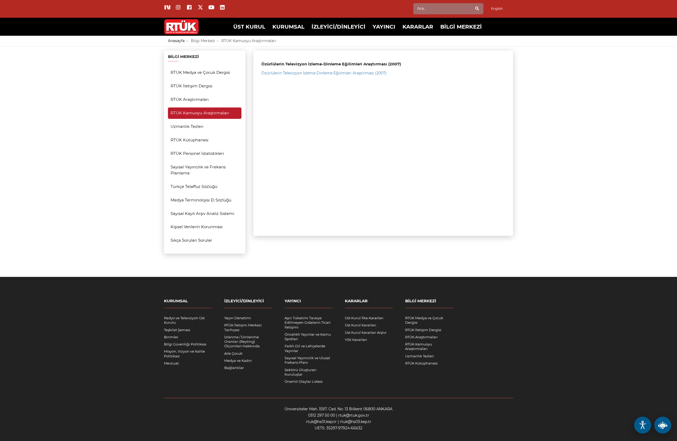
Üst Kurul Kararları (360, 325)
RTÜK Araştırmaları (190, 99)
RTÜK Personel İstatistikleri (197, 153)
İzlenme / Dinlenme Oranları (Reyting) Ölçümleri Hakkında (242, 341)
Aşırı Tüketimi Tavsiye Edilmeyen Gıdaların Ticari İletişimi (308, 322)
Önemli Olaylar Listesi (304, 381)
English (497, 9)
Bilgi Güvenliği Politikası (185, 344)
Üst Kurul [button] (249, 27)
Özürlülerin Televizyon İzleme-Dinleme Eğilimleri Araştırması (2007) (324, 73)
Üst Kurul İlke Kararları (364, 318)
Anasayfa (176, 40)
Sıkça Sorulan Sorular (191, 240)
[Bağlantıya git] (181, 22)
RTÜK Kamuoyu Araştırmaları (248, 40)
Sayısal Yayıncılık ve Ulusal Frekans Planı (307, 360)
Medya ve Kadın (238, 360)
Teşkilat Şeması (177, 330)
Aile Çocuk (233, 353)
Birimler (171, 337)
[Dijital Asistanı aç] (662, 425)
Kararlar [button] (417, 27)
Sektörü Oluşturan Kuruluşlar (300, 372)
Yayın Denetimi (237, 318)
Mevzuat (171, 363)
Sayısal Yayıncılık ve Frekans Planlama (198, 170)
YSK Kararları (356, 340)
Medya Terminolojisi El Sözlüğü (201, 199)
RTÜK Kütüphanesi (189, 139)
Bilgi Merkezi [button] (461, 27)
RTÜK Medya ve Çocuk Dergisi (200, 72)
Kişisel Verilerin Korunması (197, 226)
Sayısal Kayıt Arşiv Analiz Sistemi (202, 213)
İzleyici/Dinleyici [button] (338, 27)
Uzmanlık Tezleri (187, 126)
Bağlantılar (234, 368)
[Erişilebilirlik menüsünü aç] (642, 425)
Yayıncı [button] (384, 27)
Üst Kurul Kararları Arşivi (365, 332)
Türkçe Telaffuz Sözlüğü (194, 186)
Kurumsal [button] (288, 27)
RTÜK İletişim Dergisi (191, 85)
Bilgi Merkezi (203, 40)
